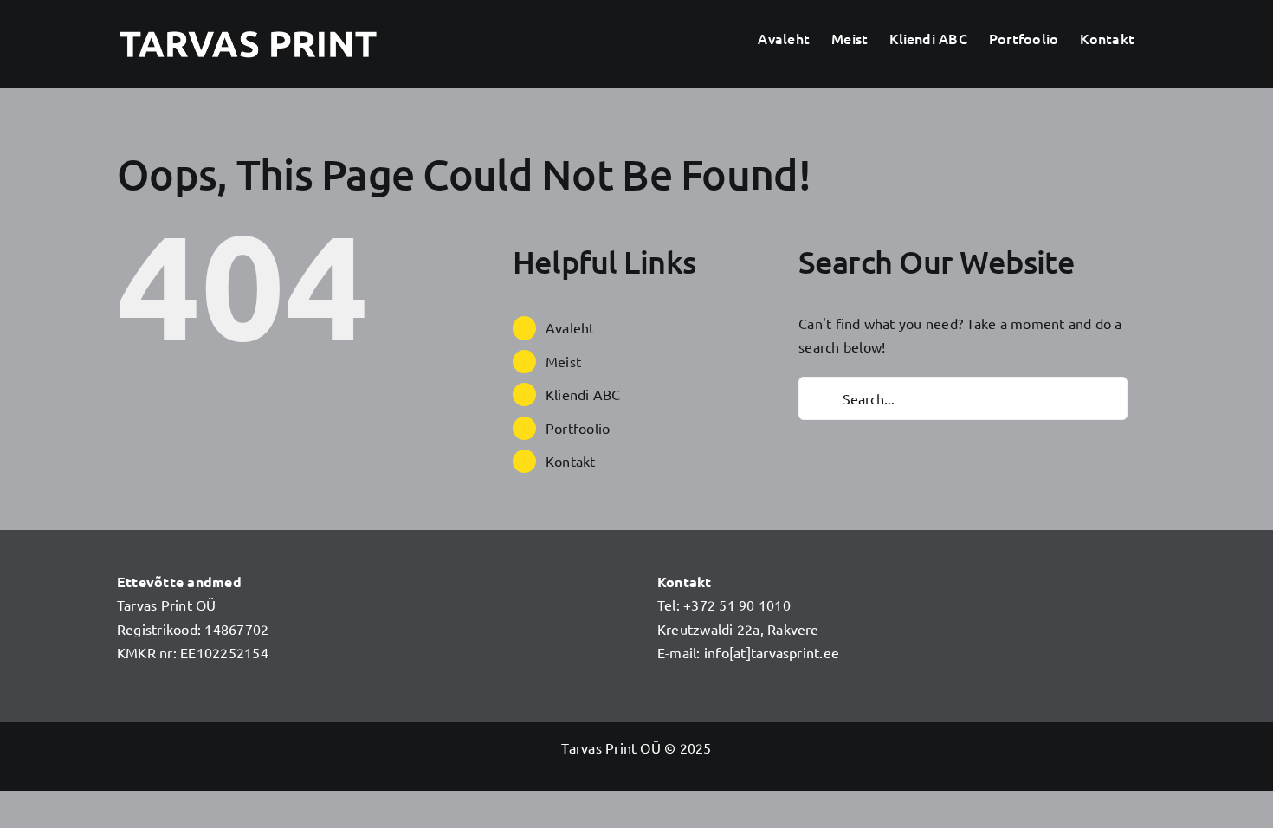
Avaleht (570, 327)
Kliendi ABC (583, 394)
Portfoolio (578, 428)
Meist (563, 361)
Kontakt (571, 460)
